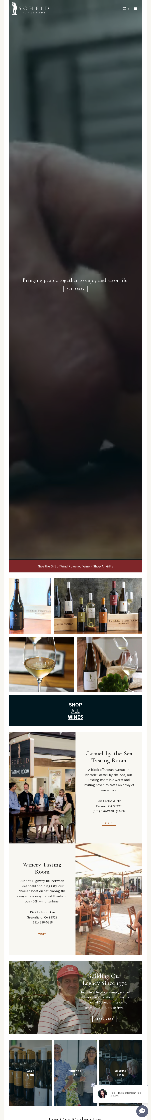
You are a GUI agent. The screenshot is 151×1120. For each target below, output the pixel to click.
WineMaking (120, 1073)
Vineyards (75, 1073)
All (75, 710)
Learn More (104, 1019)
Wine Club (30, 1073)
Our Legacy (75, 289)
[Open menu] (135, 8)
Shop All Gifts (103, 566)
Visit (109, 822)
